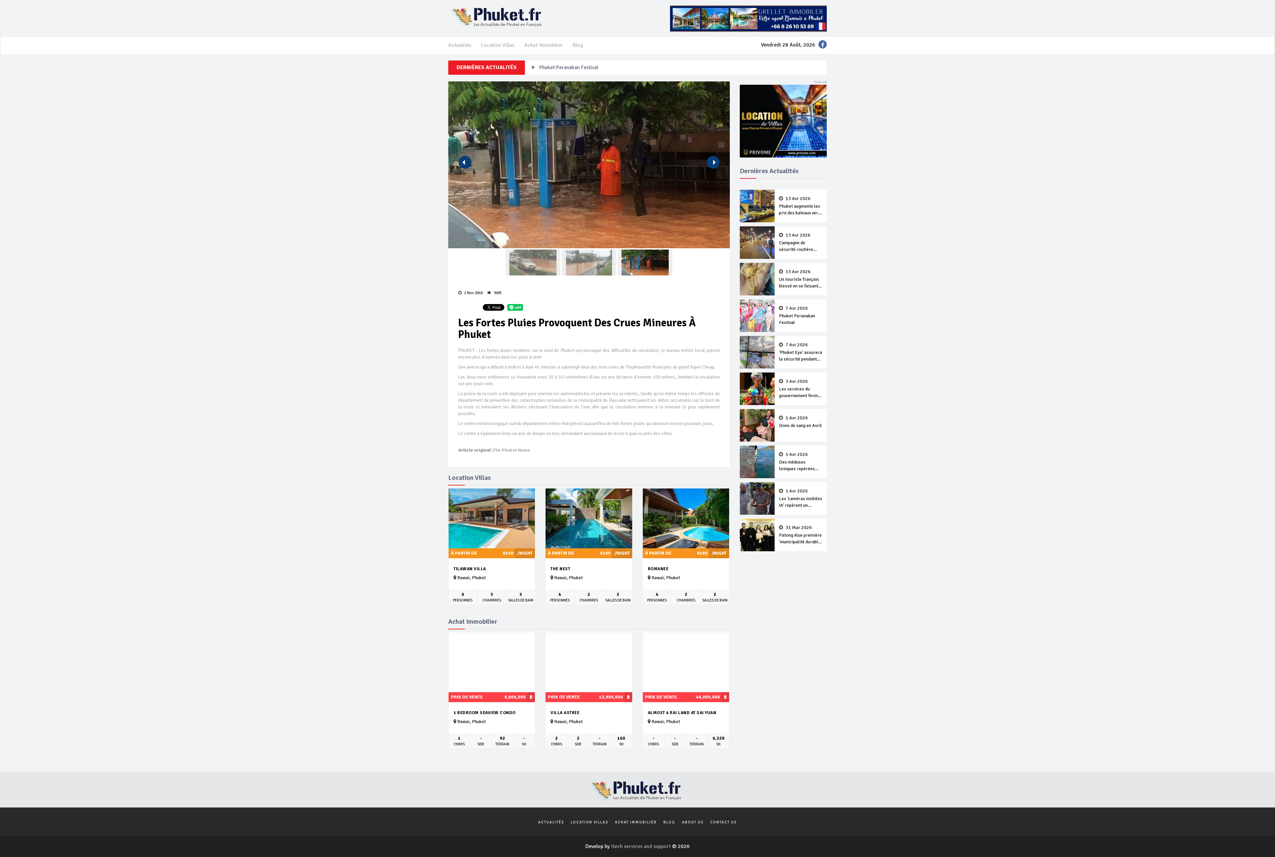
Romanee (658, 569)
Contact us (723, 822)
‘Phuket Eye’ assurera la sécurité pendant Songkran (597, 68)
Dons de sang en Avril (800, 422)
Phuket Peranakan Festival (797, 316)
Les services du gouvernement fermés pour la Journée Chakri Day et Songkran (800, 389)
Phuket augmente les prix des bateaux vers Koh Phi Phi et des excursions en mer (799, 206)
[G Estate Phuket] (748, 18)
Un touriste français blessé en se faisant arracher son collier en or (799, 279)
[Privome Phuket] (783, 120)
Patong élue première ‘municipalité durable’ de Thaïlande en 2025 (800, 535)
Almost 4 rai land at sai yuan (682, 712)
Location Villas (497, 45)
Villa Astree (565, 712)
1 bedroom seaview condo (485, 712)
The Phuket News (511, 450)
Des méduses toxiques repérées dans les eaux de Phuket (797, 462)
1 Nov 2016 (473, 292)
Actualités (459, 45)
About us (693, 822)
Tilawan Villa (470, 569)
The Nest (560, 569)
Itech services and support (641, 846)
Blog (578, 45)
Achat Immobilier (543, 45)
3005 (497, 292)
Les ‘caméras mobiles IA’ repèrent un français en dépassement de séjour (800, 498)
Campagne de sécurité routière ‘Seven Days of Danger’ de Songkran (799, 243)
